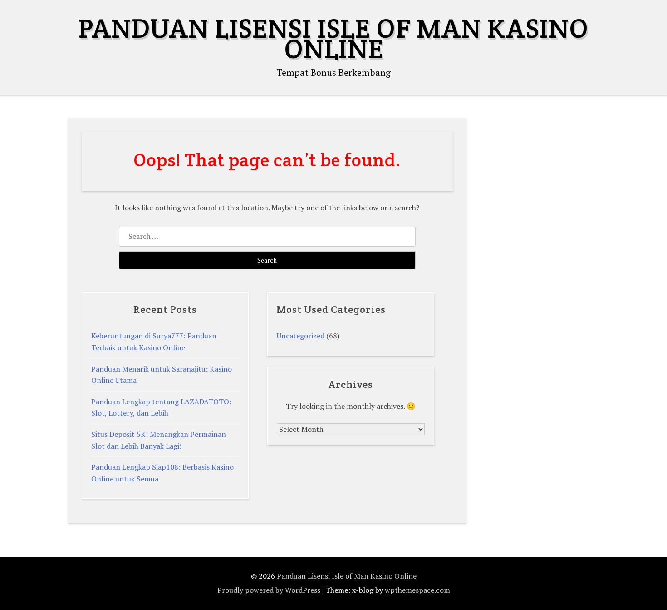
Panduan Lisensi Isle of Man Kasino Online (333, 38)
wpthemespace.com (417, 590)
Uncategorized (300, 336)
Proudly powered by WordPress (268, 590)
